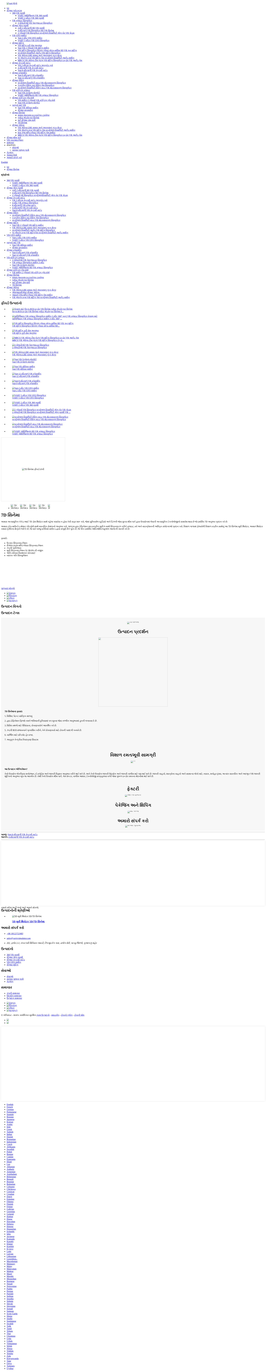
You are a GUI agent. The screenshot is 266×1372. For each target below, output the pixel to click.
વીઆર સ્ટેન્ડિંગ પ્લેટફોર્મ (23, 98)
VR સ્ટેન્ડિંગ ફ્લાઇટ (21, 90)
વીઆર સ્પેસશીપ (19, 73)
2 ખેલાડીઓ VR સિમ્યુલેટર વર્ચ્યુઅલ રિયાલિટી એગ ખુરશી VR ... (41, 412)
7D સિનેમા (22, 122)
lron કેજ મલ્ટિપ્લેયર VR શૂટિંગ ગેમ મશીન (36, 132)
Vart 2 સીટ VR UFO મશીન (30, 38)
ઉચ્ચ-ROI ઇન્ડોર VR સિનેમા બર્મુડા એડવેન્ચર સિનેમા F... (37, 311)
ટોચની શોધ (79, 1015)
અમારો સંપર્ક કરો (14, 157)
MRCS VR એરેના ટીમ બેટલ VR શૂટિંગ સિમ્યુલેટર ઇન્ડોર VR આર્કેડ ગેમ (50, 60)
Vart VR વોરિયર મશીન (28, 108)
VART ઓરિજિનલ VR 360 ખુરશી (33, 15)
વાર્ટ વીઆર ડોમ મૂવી (26, 120)
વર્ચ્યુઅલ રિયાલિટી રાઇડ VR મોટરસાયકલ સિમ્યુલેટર (42, 83)
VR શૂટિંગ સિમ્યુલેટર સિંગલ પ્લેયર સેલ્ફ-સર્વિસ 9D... (36, 326)
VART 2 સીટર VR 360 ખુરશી (31, 18)
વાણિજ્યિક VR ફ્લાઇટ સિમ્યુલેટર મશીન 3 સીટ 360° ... (37, 319)
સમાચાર (10, 142)
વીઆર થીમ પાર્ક (14, 137)
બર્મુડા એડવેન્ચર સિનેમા (28, 118)
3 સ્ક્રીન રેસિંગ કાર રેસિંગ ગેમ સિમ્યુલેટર (36, 85)
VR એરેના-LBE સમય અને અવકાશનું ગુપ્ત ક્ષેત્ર (40, 55)
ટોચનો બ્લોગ (66, 1015)
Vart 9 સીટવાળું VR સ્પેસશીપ (30, 75)
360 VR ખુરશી (18, 13)
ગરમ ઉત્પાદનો (43, 1015)
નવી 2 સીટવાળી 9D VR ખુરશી (31, 28)
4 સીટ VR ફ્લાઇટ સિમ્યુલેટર (25, 203)
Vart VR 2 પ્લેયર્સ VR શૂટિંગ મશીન (33, 48)
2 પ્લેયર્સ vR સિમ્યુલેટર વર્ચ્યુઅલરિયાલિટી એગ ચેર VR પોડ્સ (40, 195)
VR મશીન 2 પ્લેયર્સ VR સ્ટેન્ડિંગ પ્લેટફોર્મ (36, 100)
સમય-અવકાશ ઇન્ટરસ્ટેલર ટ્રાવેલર (33, 115)
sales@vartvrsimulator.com (19, 938)
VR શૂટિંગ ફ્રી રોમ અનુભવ (30, 45)
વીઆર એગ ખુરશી (20, 25)
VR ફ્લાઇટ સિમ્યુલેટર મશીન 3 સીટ (28, 262)
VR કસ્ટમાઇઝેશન (15, 140)
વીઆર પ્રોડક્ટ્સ (14, 10)
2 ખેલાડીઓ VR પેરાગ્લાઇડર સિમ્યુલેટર (35, 23)
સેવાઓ (15, 147)
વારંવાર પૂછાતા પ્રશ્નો (20, 150)
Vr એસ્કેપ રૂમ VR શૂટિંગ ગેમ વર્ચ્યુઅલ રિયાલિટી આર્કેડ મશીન (46, 58)
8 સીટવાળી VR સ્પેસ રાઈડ (24, 205)
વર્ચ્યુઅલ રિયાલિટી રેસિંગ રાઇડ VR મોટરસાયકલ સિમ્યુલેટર (44, 88)
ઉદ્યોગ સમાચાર (14, 996)
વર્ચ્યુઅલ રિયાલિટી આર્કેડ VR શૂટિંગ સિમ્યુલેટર (39, 53)
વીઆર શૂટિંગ (18, 43)
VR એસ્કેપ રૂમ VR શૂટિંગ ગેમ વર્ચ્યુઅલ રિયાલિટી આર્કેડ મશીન (46, 130)
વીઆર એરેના (18, 125)
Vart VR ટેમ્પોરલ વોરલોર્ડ (29, 93)
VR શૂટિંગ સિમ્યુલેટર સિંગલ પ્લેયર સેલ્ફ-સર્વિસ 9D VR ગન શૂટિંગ (47, 50)
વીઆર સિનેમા (18, 113)
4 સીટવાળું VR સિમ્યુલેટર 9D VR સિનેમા (36, 30)
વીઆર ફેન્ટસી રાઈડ (21, 63)
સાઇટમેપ (55, 1015)
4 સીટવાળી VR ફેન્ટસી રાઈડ (30, 68)
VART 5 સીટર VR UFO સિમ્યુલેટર (33, 40)
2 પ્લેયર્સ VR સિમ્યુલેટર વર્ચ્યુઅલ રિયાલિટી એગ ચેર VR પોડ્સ (46, 33)
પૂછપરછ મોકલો (8, 588)
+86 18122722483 (15, 933)
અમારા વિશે (12, 155)
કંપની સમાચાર (13, 993)
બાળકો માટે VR (19, 105)
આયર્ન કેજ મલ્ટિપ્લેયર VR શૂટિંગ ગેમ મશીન (32, 295)
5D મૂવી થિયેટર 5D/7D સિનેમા (28, 921)
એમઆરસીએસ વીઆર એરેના (25, 292)
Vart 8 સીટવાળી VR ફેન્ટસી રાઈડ (33, 70)
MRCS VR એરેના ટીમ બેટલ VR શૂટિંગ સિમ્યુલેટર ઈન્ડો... (38, 340)
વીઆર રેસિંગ (18, 80)
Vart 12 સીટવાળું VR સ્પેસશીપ (31, 78)
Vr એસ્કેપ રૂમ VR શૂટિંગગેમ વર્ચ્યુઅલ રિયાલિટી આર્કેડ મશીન (40, 232)
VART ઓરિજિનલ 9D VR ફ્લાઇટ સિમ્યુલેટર (38, 95)
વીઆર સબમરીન (25, 110)
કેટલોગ (10, 152)
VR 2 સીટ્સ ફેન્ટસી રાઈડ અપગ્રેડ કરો (35, 65)
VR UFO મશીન (19, 35)
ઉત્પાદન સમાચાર (14, 998)
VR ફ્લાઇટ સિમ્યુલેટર (22, 20)
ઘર (8, 8)
